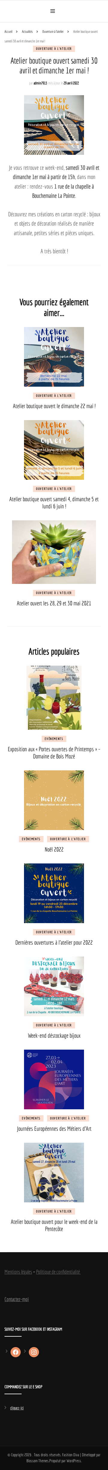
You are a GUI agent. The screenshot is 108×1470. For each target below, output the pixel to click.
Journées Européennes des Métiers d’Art (54, 1128)
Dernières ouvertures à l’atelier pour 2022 (54, 942)
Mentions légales (18, 1272)
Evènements (54, 739)
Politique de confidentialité (58, 1272)
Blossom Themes (37, 1460)
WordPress (74, 1460)
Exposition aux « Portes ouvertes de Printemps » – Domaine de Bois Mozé (54, 753)
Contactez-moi (16, 1299)
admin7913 (40, 83)
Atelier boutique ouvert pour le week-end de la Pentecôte (54, 1225)
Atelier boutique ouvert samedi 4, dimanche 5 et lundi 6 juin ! (54, 503)
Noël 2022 (54, 849)
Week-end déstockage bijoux (54, 1035)
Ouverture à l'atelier (54, 48)
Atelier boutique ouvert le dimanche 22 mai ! (54, 405)
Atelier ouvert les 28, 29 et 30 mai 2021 (54, 603)
